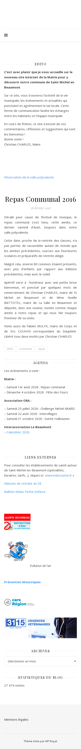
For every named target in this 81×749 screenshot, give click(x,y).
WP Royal (51, 741)
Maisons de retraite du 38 (22, 483)
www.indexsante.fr (58, 475)
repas (41, 349)
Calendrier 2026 (18, 432)
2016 (10, 349)
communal (25, 349)
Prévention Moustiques (22, 582)
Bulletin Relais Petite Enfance (25, 492)
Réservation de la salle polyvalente (29, 177)
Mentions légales (16, 719)
